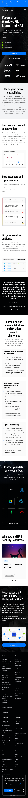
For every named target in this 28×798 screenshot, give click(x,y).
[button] (25, 10)
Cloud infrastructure (7, 730)
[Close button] (25, 2)
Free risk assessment (14, 58)
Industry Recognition (20, 733)
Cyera (16, 759)
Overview (4, 659)
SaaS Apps (5, 728)
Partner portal (18, 745)
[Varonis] (7, 10)
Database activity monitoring (6, 669)
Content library (6, 766)
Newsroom (18, 731)
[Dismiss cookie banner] (23, 776)
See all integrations (7, 737)
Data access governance (5, 676)
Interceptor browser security (7, 697)
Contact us (18, 736)
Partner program (19, 740)
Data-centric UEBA (7, 673)
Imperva (17, 764)
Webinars (4, 761)
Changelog (5, 712)
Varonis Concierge (7, 707)
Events (3, 764)
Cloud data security (20, 677)
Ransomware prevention (18, 664)
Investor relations (19, 726)
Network (4, 735)
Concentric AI (18, 757)
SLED (16, 695)
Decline (19, 790)
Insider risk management (18, 660)
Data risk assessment (20, 674)
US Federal (18, 698)
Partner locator (19, 743)
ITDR (3, 689)
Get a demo (14, 53)
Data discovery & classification (6, 662)
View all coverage (14, 523)
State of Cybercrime (7, 759)
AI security (17, 672)
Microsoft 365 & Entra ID (6, 722)
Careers (17, 723)
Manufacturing (19, 693)
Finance (17, 688)
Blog (3, 754)
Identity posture (6, 687)
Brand (16, 738)
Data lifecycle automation (18, 680)
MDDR (3, 705)
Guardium (17, 761)
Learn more (5, 5)
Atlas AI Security (6, 682)
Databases (4, 732)
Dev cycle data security (19, 685)
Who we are (18, 721)
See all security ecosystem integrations (6, 742)
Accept (9, 790)
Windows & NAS (6, 725)
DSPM (3, 666)
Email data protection (4, 701)
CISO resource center (7, 769)
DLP (3, 679)
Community (5, 771)
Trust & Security (19, 728)
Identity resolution (7, 684)
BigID (16, 754)
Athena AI (4, 710)
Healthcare (18, 690)
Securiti (17, 766)
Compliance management (18, 668)
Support (4, 757)
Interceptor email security (6, 693)
